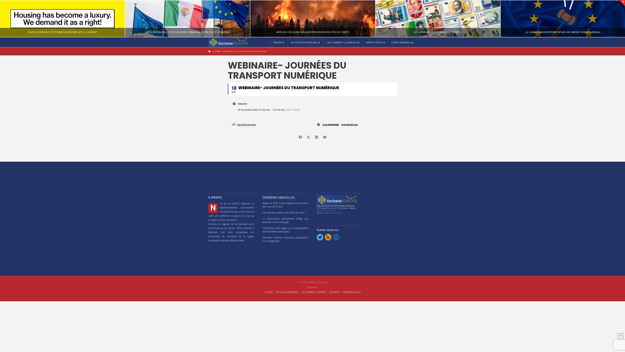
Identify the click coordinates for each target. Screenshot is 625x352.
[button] (622, 3)
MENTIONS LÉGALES (352, 292)
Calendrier (330, 125)
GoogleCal (349, 125)
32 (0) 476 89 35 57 (328, 210)
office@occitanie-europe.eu (333, 213)
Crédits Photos (312, 287)
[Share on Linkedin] (316, 137)
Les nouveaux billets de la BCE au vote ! (284, 212)
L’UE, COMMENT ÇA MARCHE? (313, 292)
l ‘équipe (268, 292)
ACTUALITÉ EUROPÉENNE (287, 292)
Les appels (335, 292)
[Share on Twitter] (308, 137)
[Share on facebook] (300, 137)
